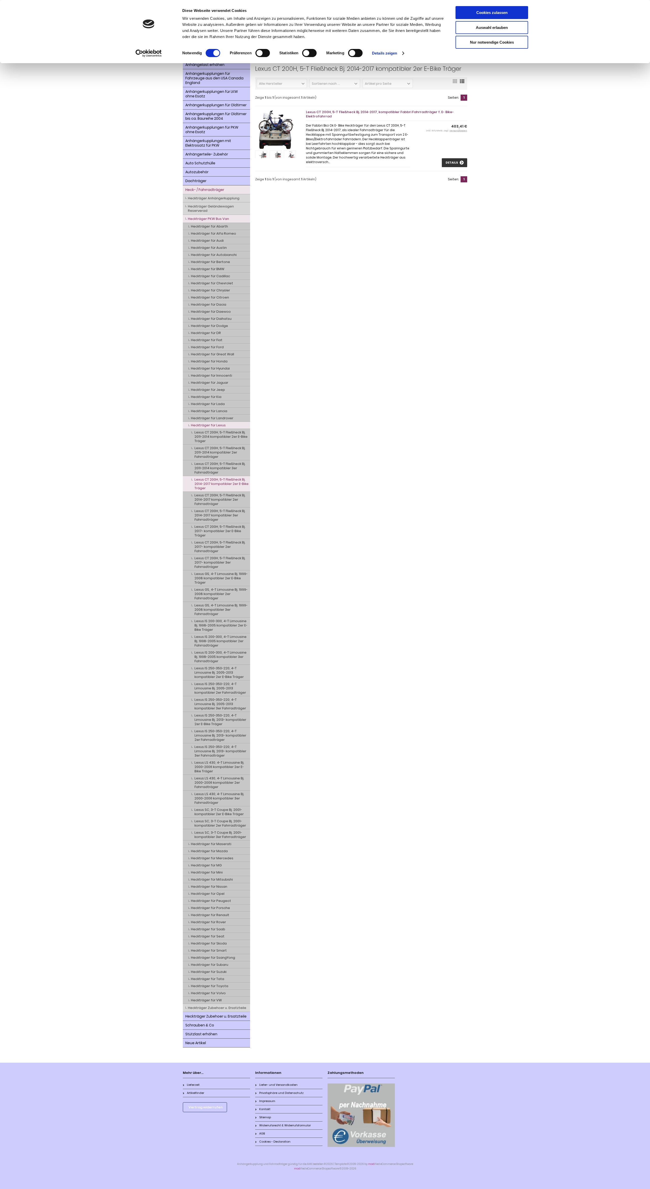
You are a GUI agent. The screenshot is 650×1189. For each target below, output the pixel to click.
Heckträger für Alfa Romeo (213, 233)
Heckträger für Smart (209, 950)
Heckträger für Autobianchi (214, 254)
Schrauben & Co (199, 1025)
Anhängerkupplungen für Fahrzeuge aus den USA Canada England (214, 78)
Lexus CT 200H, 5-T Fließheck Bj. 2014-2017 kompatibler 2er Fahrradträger (220, 499)
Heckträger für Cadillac (210, 276)
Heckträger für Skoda (209, 943)
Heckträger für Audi (207, 240)
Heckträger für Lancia (209, 411)
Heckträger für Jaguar (209, 382)
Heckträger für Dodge (209, 325)
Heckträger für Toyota (209, 986)
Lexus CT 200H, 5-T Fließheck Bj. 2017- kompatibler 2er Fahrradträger (220, 546)
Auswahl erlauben (492, 27)
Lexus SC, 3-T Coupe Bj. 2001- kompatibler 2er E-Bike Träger (219, 811)
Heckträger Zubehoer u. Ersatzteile (217, 1007)
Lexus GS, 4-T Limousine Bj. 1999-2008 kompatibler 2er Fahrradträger (221, 594)
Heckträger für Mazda (209, 851)
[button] (282, 83)
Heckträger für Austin (209, 247)
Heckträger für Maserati (211, 844)
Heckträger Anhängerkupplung (213, 198)
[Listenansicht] (462, 83)
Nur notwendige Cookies (492, 42)
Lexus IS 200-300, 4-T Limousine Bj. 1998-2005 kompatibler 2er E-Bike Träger (220, 625)
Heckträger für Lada (208, 403)
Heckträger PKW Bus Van (208, 218)
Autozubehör (196, 171)
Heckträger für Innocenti (211, 375)
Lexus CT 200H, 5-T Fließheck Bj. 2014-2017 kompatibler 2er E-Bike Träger (221, 484)
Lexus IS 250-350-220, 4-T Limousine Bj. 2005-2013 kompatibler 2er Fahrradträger (220, 688)
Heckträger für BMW (207, 269)
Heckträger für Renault (210, 915)
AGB (262, 1133)
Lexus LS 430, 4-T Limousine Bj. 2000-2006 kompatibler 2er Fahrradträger (219, 782)
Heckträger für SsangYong (213, 957)
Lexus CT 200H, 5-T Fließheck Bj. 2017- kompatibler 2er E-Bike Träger (220, 531)
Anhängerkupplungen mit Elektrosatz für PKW (208, 143)
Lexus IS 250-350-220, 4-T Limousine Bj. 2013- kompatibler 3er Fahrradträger (220, 751)
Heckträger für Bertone (210, 261)
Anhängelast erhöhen (204, 64)
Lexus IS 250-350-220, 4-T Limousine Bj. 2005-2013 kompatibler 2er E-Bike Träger (219, 672)
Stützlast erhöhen (201, 1034)
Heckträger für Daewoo (211, 311)
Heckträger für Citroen (210, 297)
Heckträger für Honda (209, 361)
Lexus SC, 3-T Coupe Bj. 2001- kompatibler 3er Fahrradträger (220, 834)
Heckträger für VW (206, 1000)
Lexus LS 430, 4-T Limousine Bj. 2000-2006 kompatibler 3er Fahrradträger (219, 798)
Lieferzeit (193, 1085)
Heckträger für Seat (207, 936)
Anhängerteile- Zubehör (206, 154)
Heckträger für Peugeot (211, 900)
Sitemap (265, 1117)
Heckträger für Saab (208, 929)
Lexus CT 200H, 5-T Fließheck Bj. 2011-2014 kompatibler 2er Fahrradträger (220, 452)
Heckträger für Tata (207, 978)
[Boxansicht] (455, 83)
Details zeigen (384, 53)
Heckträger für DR (206, 332)
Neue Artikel (195, 1042)
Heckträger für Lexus (208, 425)
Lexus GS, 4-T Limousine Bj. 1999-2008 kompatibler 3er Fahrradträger (221, 609)
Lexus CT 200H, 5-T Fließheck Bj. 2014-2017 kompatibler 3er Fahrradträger (220, 515)
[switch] (262, 53)
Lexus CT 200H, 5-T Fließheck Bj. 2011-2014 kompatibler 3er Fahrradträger (220, 468)
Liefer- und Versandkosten (278, 1085)
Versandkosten (458, 130)
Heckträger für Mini (207, 872)
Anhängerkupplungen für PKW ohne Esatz (211, 129)
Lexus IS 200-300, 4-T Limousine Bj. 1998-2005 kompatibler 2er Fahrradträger (220, 641)
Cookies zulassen (492, 12)
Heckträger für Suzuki (208, 971)
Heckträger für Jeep (208, 389)
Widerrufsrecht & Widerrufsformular (285, 1125)
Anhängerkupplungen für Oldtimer (216, 105)
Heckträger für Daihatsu (211, 318)
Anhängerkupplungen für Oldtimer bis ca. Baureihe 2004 (216, 116)
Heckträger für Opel (207, 893)
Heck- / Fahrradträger (204, 189)
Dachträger (195, 180)
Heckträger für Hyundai (210, 368)
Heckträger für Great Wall (212, 354)
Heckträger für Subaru (209, 964)
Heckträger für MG (206, 865)
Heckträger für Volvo (208, 993)
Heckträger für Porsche (210, 907)
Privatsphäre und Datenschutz (281, 1093)
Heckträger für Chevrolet (212, 283)
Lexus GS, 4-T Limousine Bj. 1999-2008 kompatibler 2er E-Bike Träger (221, 578)
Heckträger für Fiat (206, 340)
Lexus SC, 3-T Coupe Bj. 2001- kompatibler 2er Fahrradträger (220, 823)
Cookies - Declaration (274, 1142)
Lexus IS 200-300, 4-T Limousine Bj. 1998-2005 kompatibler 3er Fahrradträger (220, 656)
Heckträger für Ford (207, 347)
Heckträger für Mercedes (212, 858)
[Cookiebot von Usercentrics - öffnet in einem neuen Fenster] (148, 53)
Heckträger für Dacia (208, 304)
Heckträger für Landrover (212, 418)
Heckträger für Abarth (209, 226)
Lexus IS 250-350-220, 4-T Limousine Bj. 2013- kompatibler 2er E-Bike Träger (220, 719)
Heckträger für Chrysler (210, 290)
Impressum (267, 1101)
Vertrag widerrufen (206, 1107)
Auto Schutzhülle (200, 163)
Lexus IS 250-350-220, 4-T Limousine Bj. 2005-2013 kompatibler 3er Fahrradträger (220, 704)
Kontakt (264, 1109)
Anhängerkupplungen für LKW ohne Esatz (211, 94)
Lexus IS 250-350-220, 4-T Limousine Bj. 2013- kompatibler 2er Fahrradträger (220, 735)
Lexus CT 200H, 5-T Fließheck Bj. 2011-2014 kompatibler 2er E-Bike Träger (221, 436)
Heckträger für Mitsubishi (212, 879)
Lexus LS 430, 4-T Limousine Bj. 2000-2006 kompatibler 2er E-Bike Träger (219, 767)
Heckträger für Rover (208, 922)
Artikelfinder (195, 1093)
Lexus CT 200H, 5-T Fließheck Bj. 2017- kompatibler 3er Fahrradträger (220, 562)
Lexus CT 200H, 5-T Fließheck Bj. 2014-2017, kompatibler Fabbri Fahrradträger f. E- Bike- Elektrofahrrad (380, 114)
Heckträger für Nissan (209, 886)
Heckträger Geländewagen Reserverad (211, 208)
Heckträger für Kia (206, 396)
